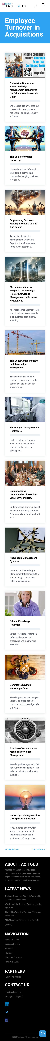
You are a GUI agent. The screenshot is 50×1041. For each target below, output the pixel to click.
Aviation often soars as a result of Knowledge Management (23, 752)
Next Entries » (38, 849)
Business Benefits (12, 944)
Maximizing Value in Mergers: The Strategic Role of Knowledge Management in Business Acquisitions (23, 294)
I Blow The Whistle (13, 977)
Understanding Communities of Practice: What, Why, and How (23, 494)
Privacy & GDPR (12, 962)
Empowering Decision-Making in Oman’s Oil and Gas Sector (23, 223)
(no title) (8, 924)
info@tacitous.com (13, 992)
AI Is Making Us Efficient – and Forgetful (22, 920)
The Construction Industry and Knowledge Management (24, 364)
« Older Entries (12, 849)
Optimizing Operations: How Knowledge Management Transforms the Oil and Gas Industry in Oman (24, 90)
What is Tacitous (12, 939)
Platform (8, 953)
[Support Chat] (42, 1033)
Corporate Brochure (13, 957)
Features (8, 948)
